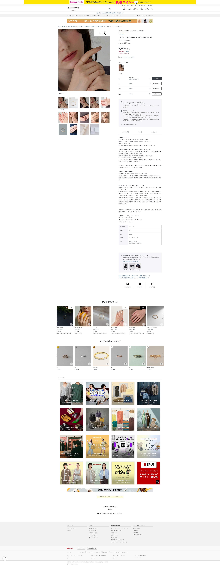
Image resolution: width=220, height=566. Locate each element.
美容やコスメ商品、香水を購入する (98, 555)
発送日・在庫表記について (124, 276)
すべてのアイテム (93, 537)
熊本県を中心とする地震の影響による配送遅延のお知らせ (110, 13)
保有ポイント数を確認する (140, 555)
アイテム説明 (125, 132)
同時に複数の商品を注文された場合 (126, 278)
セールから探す (92, 535)
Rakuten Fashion (62, 26)
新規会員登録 (136, 528)
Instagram (135, 532)
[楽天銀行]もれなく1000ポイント (129, 5)
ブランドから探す (93, 528)
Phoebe (122, 34)
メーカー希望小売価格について (142, 278)
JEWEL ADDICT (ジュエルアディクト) (75, 26)
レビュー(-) (154, 132)
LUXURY (69, 530)
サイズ (140, 132)
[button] (84, 60)
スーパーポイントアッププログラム (119, 528)
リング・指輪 (99, 26)
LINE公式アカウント (138, 534)
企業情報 (69, 562)
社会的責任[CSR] (99, 562)
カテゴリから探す (93, 532)
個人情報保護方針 (76, 562)
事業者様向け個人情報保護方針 (87, 562)
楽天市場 (150, 5)
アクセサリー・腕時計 (89, 26)
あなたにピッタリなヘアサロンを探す (75, 555)
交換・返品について (144, 276)
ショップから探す (93, 530)
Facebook (135, 530)
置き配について (135, 276)
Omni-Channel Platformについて (119, 542)
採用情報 (106, 562)
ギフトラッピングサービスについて (131, 261)
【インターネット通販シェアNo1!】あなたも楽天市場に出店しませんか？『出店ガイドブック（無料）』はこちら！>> (102, 552)
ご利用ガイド (114, 532)
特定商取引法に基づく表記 (117, 539)
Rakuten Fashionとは (116, 530)
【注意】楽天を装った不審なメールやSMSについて (110, 496)
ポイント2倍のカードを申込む (119, 555)
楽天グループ (142, 5)
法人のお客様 (114, 537)
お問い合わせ (114, 535)
